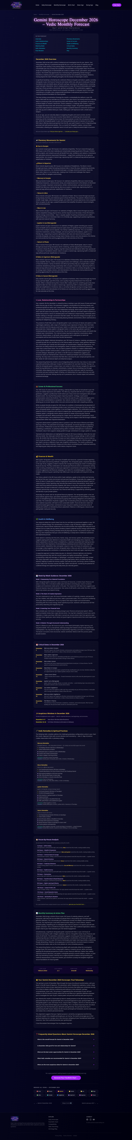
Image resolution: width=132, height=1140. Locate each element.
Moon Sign (80, 5)
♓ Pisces (93, 1095)
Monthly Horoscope (60, 5)
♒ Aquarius (82, 1095)
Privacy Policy (58, 1135)
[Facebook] (87, 1119)
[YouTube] (94, 1119)
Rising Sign (89, 5)
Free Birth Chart (53, 1122)
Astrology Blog (52, 1129)
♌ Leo (82, 1091)
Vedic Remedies (40, 48)
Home (37, 5)
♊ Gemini (60, 1091)
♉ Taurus (49, 1091)
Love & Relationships (42, 41)
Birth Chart (71, 5)
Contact (75, 1135)
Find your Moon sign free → (57, 131)
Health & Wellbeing (72, 43)
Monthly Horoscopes (44, 14)
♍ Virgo (93, 1091)
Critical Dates (71, 46)
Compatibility (52, 1124)
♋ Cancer (71, 1091)
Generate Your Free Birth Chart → (66, 1078)
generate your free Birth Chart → (77, 904)
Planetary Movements (73, 39)
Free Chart (116, 5)
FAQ (68, 50)
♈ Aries (39, 1091)
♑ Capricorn (71, 1095)
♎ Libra (39, 1095)
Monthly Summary (72, 48)
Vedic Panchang (53, 1126)
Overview (38, 39)
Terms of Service (67, 1135)
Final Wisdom (40, 50)
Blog (97, 5)
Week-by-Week (40, 46)
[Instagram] (90, 1119)
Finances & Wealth (41, 43)
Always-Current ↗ (67, 1103)
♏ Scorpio (49, 1095)
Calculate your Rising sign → (72, 131)
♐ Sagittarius (60, 1095)
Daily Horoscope (46, 5)
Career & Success (72, 41)
